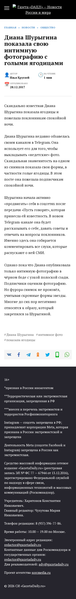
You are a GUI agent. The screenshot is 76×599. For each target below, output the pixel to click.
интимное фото (50, 334)
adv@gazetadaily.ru (54, 564)
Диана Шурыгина (20, 334)
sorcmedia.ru (41, 572)
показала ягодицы (20, 340)
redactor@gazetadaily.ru (22, 545)
